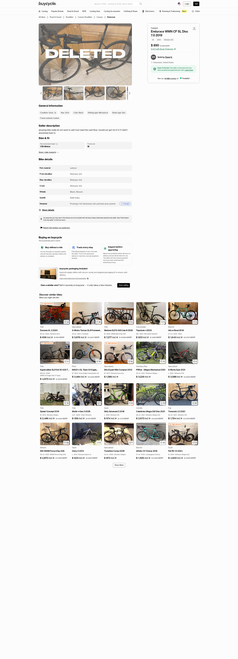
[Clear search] (141, 4)
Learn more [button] (189, 70)
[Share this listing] (194, 29)
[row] (47, 304)
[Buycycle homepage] (47, 4)
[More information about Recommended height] (57, 144)
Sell (196, 4)
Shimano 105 (168, 40)
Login (187, 4)
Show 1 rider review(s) (47, 152)
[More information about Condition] (55, 112)
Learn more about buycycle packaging (73, 278)
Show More (119, 465)
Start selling (123, 285)
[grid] (47, 304)
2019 (159, 40)
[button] (46, 337)
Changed (126, 204)
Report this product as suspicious (56, 228)
